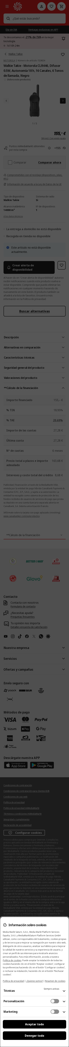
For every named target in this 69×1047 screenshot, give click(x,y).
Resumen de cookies (55, 980)
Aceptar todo (34, 1024)
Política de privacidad (13, 980)
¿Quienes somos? (34, 980)
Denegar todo (34, 1036)
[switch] (55, 1001)
